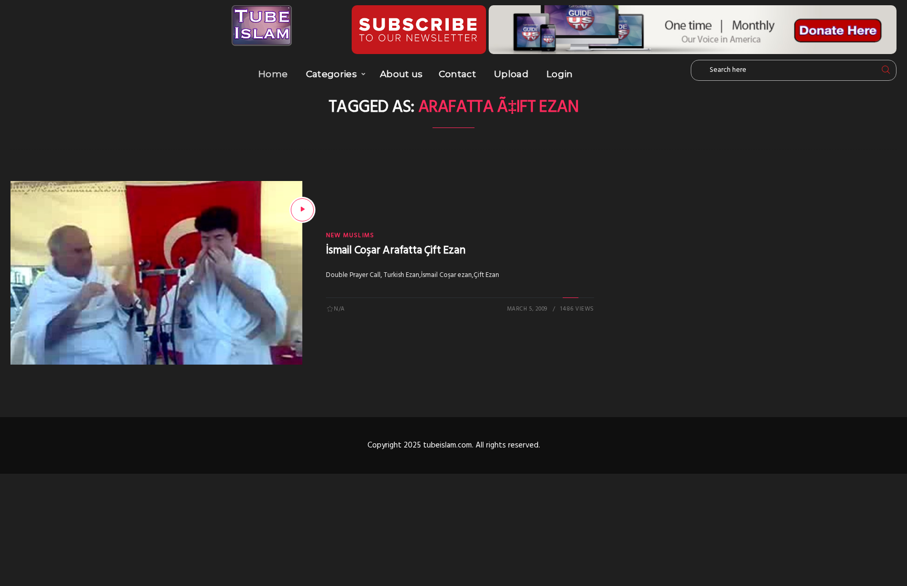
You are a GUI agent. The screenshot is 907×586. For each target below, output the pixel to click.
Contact (457, 74)
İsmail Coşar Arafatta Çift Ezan (396, 250)
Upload (511, 74)
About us (401, 74)
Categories (331, 74)
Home (273, 74)
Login (559, 74)
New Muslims (350, 235)
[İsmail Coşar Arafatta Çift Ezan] (302, 210)
